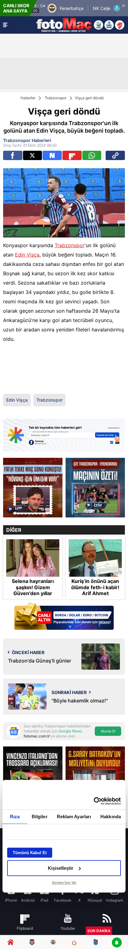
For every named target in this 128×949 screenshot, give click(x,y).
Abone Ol (108, 731)
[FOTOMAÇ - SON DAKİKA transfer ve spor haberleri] (64, 25)
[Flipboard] (72, 155)
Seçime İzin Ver (64, 882)
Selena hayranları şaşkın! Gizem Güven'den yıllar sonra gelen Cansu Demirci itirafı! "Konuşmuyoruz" (33, 596)
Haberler (28, 97)
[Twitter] (32, 155)
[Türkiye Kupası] (119, 25)
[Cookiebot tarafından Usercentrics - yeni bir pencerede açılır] (93, 801)
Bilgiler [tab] (40, 816)
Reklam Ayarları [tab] (74, 816)
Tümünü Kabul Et (30, 852)
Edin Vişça (27, 255)
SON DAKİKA (99, 930)
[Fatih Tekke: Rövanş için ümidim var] (32, 487)
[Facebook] (12, 155)
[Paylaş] (115, 155)
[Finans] (64, 617)
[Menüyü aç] (5, 25)
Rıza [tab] (15, 816)
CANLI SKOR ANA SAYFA (16, 8)
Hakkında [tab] (110, 816)
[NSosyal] (52, 155)
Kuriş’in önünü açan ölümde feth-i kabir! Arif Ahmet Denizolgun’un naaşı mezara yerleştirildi (95, 593)
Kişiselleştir (60, 868)
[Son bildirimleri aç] (117, 942)
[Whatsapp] (92, 155)
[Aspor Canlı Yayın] (98, 25)
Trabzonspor (55, 97)
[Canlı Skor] (109, 25)
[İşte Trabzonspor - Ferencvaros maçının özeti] (95, 487)
